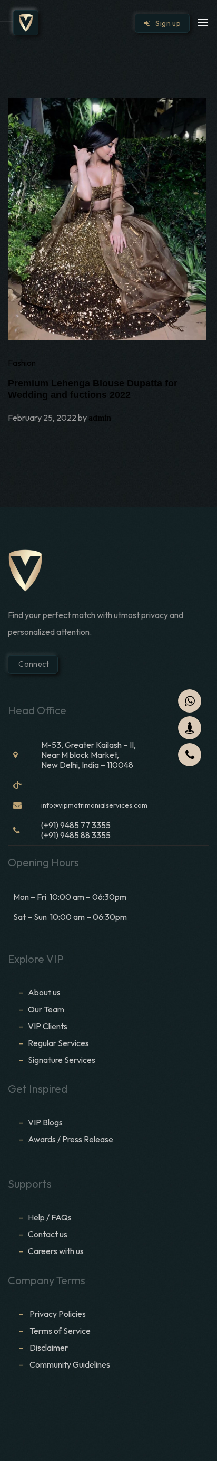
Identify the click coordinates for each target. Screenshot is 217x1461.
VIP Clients (47, 1026)
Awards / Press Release (70, 1139)
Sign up (165, 23)
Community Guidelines (69, 1364)
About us (44, 992)
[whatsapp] (189, 701)
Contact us (47, 1234)
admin (99, 417)
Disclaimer (49, 1347)
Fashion (22, 362)
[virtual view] (189, 727)
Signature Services (61, 1060)
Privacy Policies (57, 1313)
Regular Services (58, 1043)
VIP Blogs (45, 1122)
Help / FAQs (50, 1217)
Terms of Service (60, 1330)
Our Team (46, 1009)
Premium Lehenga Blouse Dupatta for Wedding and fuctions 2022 (92, 389)
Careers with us (56, 1251)
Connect (33, 664)
